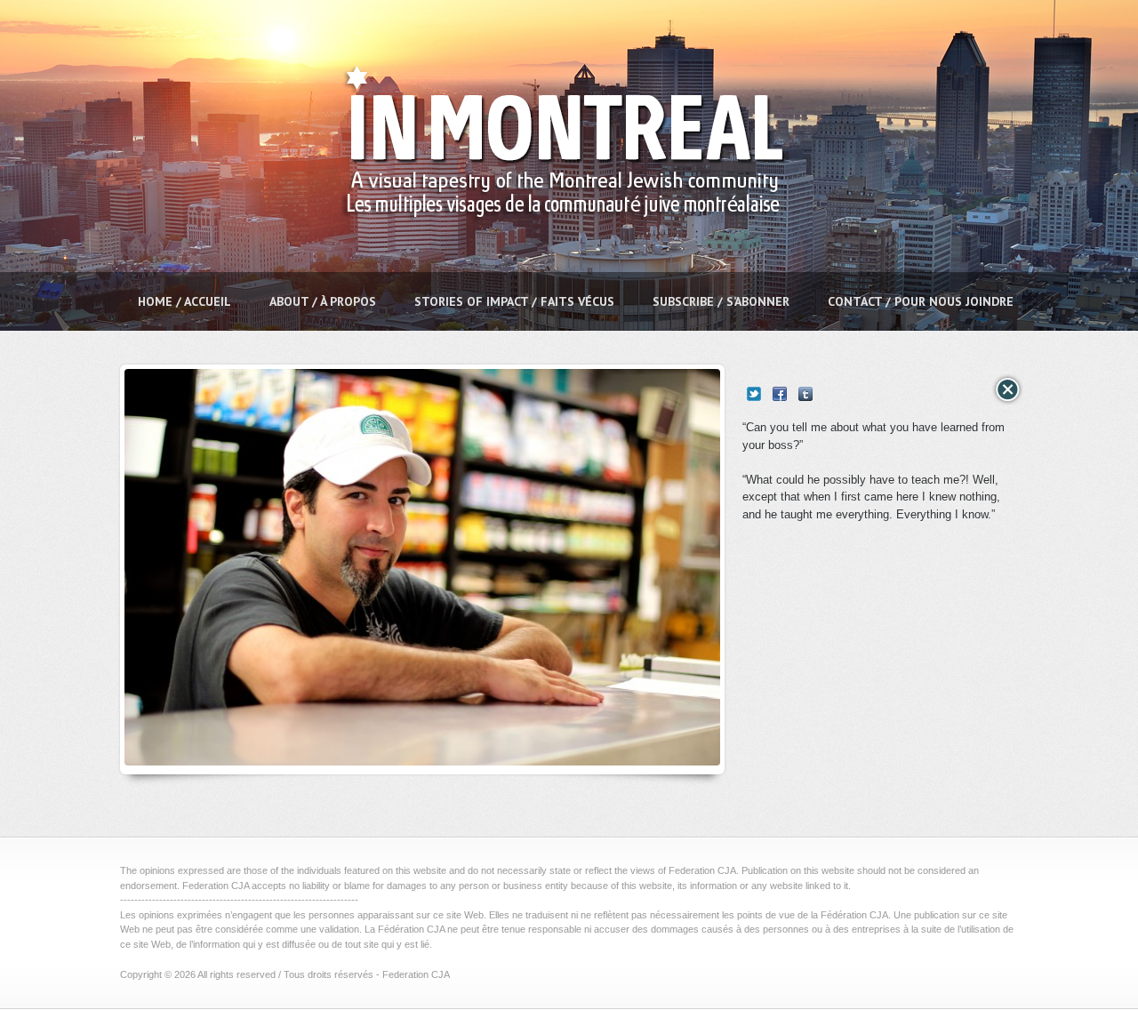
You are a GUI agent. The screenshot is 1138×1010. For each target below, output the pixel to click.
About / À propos (322, 301)
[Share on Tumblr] (805, 394)
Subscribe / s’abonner (721, 301)
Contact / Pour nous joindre (921, 301)
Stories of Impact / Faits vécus (514, 301)
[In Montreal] (558, 262)
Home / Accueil (184, 301)
